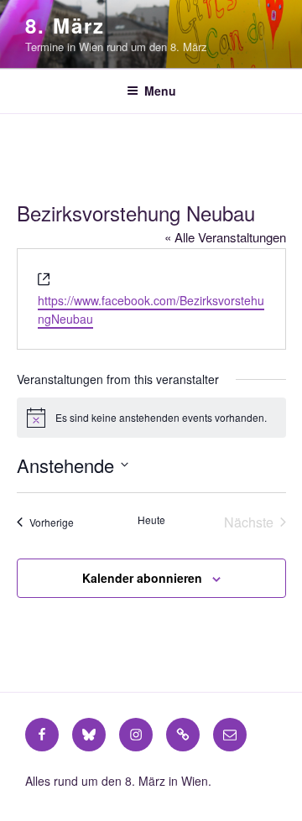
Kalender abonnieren (142, 577)
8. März (64, 25)
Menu (160, 90)
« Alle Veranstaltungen (225, 237)
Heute (151, 520)
